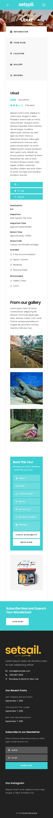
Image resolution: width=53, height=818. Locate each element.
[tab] (26, 31)
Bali (11, 209)
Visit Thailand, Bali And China (18, 697)
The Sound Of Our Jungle (17, 707)
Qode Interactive (29, 813)
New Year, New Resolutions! (18, 717)
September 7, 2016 (14, 700)
